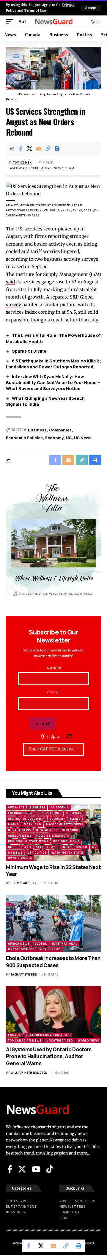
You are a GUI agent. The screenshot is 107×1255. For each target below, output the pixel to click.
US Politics (36, 852)
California (59, 807)
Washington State (67, 852)
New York (70, 830)
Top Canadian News (24, 1040)
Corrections (50, 813)
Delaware (75, 813)
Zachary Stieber (24, 974)
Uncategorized (74, 847)
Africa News (18, 943)
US (69, 437)
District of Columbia (26, 818)
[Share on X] (30, 148)
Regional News (66, 841)
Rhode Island (19, 847)
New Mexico (46, 830)
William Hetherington (29, 1072)
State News (46, 847)
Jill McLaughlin (24, 883)
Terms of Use (35, 10)
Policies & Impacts (52, 835)
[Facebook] (10, 1169)
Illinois (77, 818)
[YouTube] (36, 1169)
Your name (54, 667)
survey (13, 304)
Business (37, 430)
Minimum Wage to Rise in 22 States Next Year (53, 871)
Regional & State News (28, 841)
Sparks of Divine (29, 351)
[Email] (39, 148)
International (64, 943)
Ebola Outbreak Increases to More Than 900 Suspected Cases (53, 962)
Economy (54, 437)
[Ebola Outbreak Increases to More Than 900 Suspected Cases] (53, 923)
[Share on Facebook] (20, 148)
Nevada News (19, 830)
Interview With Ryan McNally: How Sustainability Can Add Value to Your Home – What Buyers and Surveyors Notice (53, 383)
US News (83, 437)
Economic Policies (24, 437)
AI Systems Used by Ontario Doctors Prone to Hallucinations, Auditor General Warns (49, 1056)
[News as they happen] (53, 21)
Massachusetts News (64, 824)
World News (50, 949)
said (10, 282)
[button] (91, 8)
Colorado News (21, 813)
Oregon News (19, 835)
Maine (13, 824)
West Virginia (20, 858)
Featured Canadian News (48, 1035)
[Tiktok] (50, 1169)
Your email (53, 692)
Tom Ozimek (22, 162)
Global (40, 943)
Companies (60, 430)
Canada (14, 1035)
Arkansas (16, 807)
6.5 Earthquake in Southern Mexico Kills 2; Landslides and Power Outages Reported (53, 364)
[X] (22, 1169)
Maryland (32, 824)
